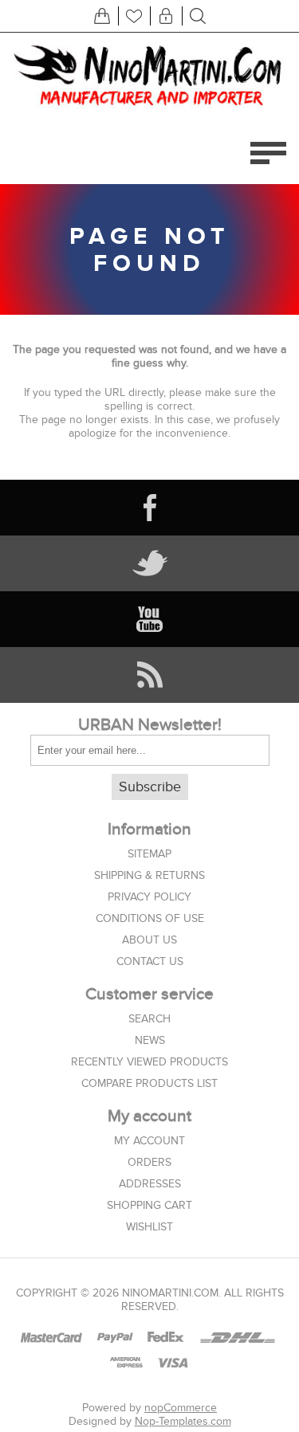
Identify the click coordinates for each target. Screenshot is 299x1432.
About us (149, 940)
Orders (149, 1162)
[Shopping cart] (102, 16)
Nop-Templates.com (183, 1421)
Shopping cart (149, 1205)
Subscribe (150, 787)
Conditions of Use (150, 918)
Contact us (149, 961)
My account (149, 1141)
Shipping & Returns (149, 875)
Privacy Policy (149, 897)
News (150, 1040)
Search (149, 1019)
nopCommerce (180, 1407)
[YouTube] (149, 619)
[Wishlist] (134, 16)
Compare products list (149, 1083)
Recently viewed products (149, 1062)
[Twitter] (149, 563)
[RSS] (149, 675)
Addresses (150, 1184)
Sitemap (149, 854)
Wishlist (149, 1227)
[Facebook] (149, 508)
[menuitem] (149, 854)
